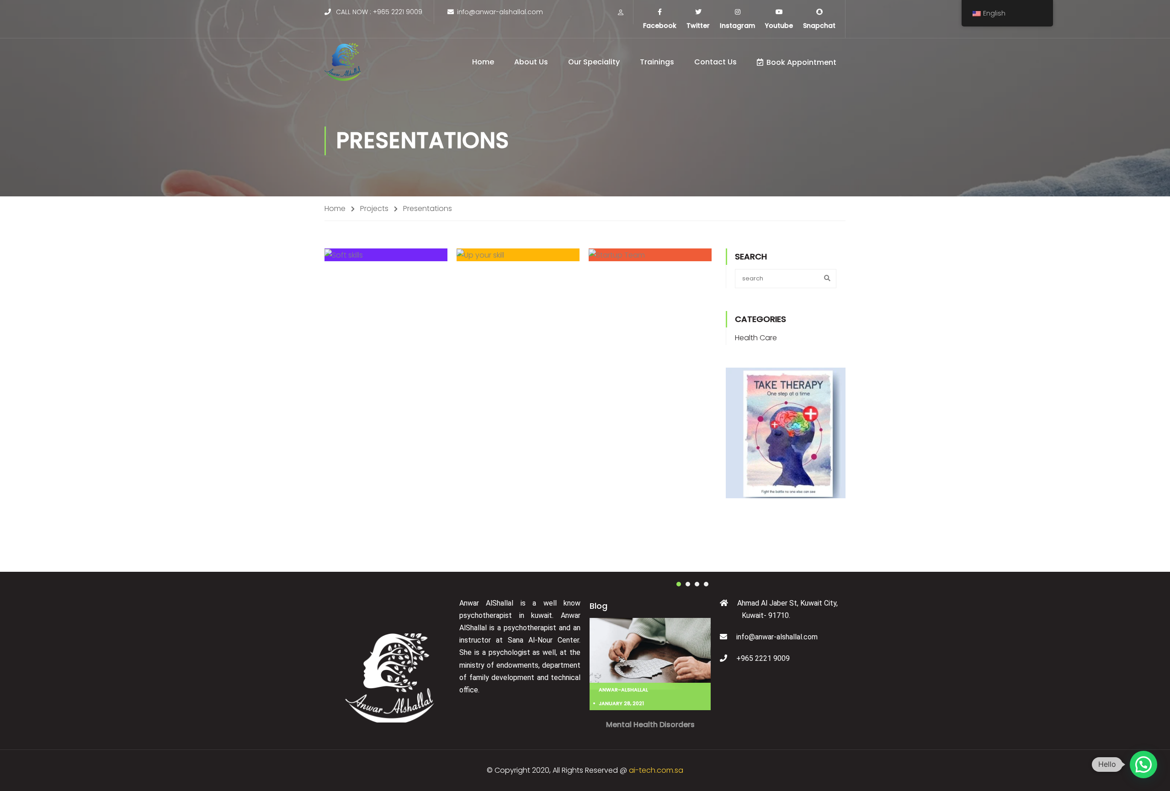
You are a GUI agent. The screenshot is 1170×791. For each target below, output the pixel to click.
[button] (678, 584)
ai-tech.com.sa (656, 770)
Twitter (698, 25)
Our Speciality (594, 62)
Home (483, 62)
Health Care (756, 337)
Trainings (657, 62)
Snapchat (819, 25)
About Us (531, 62)
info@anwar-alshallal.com (500, 11)
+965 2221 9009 (397, 11)
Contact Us (715, 62)
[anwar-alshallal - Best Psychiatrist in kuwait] (342, 62)
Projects (374, 208)
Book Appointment (801, 62)
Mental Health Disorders (650, 724)
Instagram (737, 25)
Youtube (779, 25)
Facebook (659, 25)
